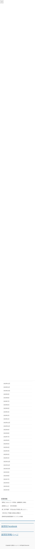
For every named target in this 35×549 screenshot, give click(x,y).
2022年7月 (6, 436)
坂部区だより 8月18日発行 (9, 506)
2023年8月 (6, 397)
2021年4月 (6, 486)
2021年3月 (6, 490)
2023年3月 (6, 412)
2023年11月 (7, 387)
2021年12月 (7, 461)
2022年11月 (7, 426)
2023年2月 (6, 415)
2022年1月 (6, 458)
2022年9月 (6, 429)
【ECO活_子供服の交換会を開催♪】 (11, 513)
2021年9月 (6, 472)
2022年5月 (6, 443)
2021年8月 (6, 475)
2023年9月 (6, 394)
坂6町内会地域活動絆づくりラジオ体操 (12, 516)
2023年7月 (6, 401)
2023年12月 (7, 383)
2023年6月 (6, 405)
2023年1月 (6, 419)
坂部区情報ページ (9, 534)
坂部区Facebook (9, 526)
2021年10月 (7, 468)
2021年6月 (6, 482)
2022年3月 (6, 451)
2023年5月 (6, 408)
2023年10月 (7, 390)
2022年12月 (7, 422)
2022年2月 (6, 454)
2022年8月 (6, 433)
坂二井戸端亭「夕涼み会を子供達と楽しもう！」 (15, 509)
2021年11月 (7, 465)
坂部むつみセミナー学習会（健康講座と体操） (14, 502)
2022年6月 (6, 440)
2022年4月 (6, 447)
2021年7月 (6, 479)
